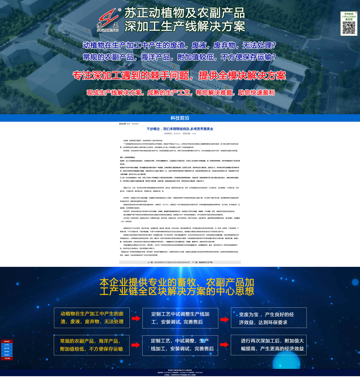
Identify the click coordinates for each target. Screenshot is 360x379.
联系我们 (6, 355)
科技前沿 (135, 124)
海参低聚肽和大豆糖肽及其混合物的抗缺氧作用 (172, 262)
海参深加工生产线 (205, 262)
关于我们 (6, 345)
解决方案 (6, 348)
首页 (129, 124)
